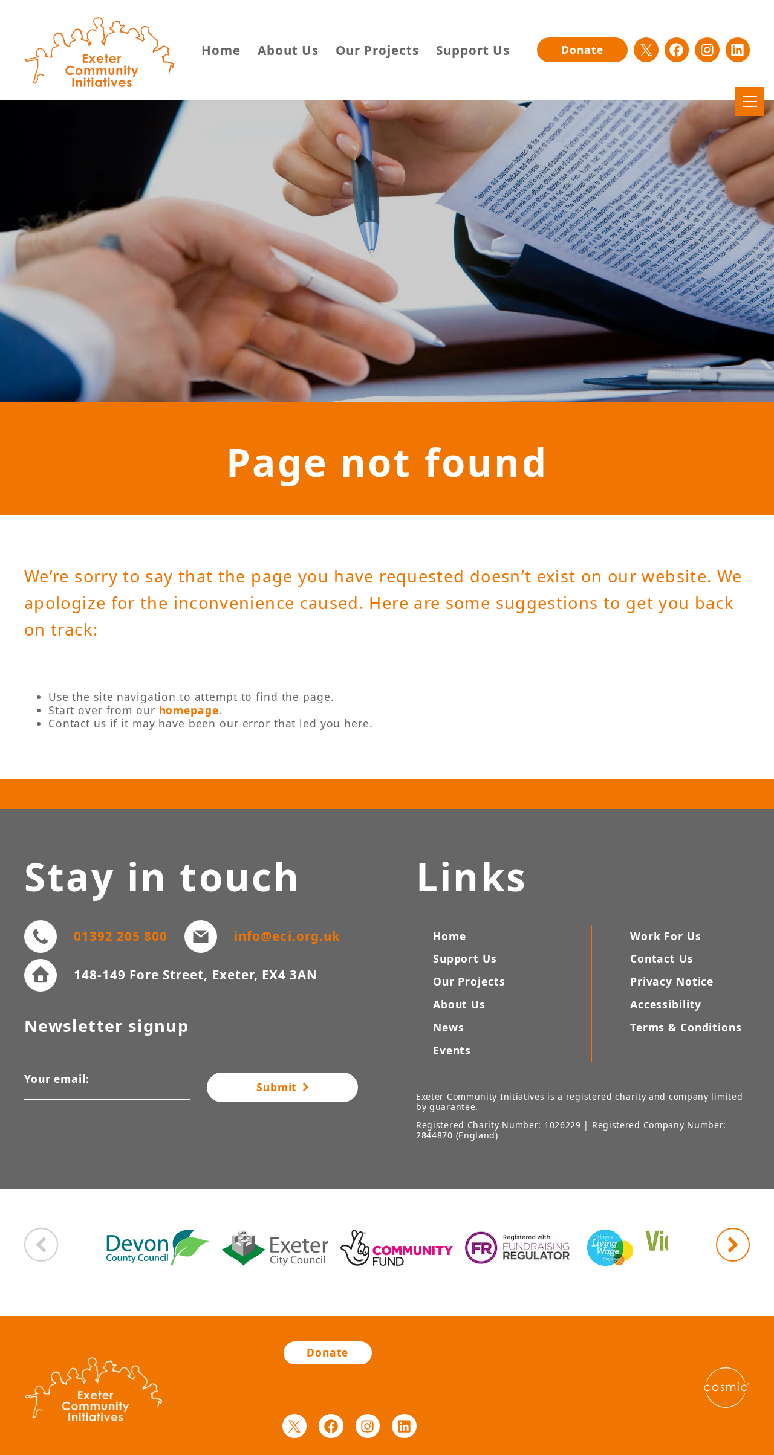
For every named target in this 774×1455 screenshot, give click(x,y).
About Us (288, 51)
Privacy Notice (672, 981)
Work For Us (665, 936)
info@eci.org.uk (287, 936)
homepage (189, 710)
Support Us (473, 51)
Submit (278, 1087)
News (448, 1027)
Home (221, 51)
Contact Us (662, 958)
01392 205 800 (120, 936)
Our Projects (377, 51)
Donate (582, 49)
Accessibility (665, 1004)
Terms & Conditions (686, 1027)
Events (452, 1050)
